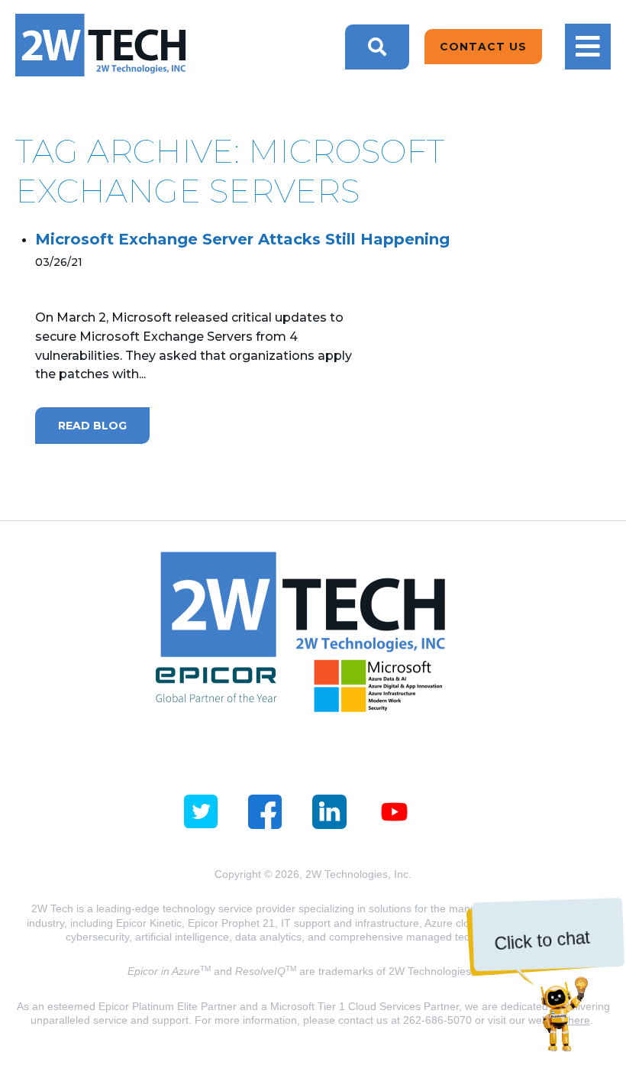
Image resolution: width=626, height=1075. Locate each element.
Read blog (92, 425)
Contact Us (483, 46)
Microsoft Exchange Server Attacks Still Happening (242, 239)
